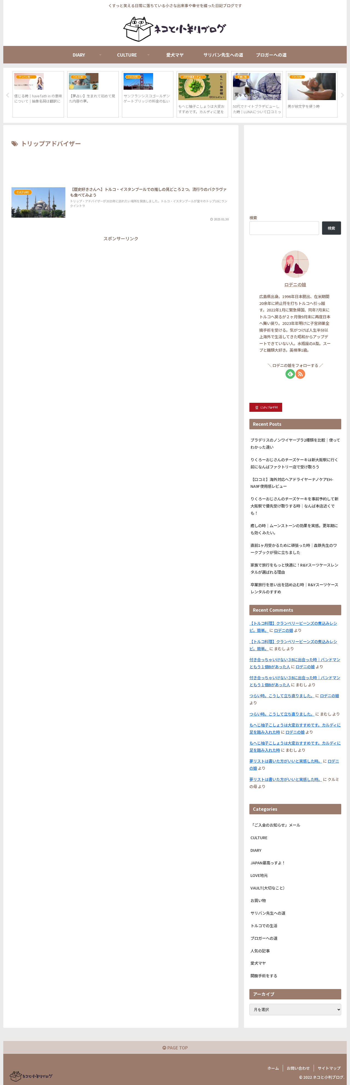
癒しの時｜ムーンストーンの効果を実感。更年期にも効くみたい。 (294, 529)
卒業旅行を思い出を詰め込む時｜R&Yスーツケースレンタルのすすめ (294, 588)
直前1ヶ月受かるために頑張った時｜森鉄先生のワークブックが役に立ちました (293, 548)
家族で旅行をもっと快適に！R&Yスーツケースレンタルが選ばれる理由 (294, 568)
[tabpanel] (38, 94)
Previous (7, 95)
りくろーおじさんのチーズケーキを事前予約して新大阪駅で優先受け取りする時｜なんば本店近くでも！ (294, 506)
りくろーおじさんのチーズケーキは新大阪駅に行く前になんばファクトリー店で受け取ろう (294, 463)
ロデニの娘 (295, 284)
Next (342, 95)
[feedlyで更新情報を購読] (290, 374)
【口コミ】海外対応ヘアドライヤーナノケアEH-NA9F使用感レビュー (291, 482)
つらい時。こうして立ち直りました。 (281, 695)
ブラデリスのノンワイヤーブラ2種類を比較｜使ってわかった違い (295, 443)
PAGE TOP (177, 1047)
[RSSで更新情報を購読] (300, 374)
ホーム (273, 1068)
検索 (253, 217)
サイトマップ (329, 1068)
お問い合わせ (298, 1068)
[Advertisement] (120, 164)
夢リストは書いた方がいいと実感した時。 (285, 761)
